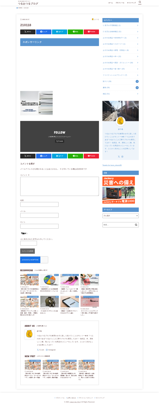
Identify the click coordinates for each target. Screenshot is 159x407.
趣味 (106, 87)
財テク (107, 81)
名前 (22, 200)
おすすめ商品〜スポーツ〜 (114, 44)
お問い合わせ (71, 398)
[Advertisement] (59, 70)
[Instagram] (51, 350)
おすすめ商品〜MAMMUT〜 (114, 38)
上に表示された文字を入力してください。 (37, 239)
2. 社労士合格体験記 (112, 31)
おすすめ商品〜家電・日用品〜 (116, 50)
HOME (20, 8)
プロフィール (120, 3)
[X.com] (59, 141)
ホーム (110, 3)
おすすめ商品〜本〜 (112, 56)
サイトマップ (131, 3)
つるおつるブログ (28, 3)
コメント (25, 175)
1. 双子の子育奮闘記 (111, 25)
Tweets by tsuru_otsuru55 (112, 165)
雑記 (106, 94)
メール (23, 211)
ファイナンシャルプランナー (115, 75)
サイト (23, 222)
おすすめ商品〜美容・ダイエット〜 (118, 63)
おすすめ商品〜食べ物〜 (114, 69)
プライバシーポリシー (86, 398)
